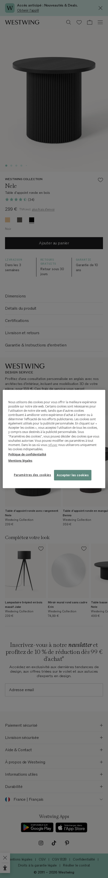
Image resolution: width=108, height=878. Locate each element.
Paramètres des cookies (32, 475)
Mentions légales (20, 460)
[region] (54, 439)
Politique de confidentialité (27, 454)
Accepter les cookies (73, 475)
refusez (53, 445)
